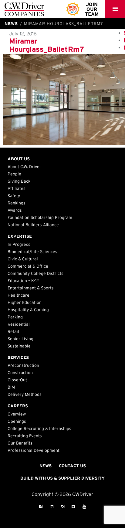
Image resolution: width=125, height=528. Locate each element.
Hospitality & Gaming (28, 309)
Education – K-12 (23, 280)
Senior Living (20, 338)
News (45, 465)
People (14, 173)
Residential (19, 324)
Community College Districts (35, 273)
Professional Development (33, 450)
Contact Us (72, 465)
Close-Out (17, 379)
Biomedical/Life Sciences (32, 251)
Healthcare (18, 295)
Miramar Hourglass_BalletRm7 (46, 45)
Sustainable (19, 346)
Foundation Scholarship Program (40, 217)
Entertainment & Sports (31, 287)
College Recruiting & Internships (39, 428)
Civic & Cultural (23, 258)
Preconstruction (23, 365)
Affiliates (16, 188)
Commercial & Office (28, 266)
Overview (17, 414)
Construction (20, 372)
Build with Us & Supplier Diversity (62, 478)
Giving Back (19, 181)
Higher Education (25, 302)
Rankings (16, 202)
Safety (14, 195)
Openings (17, 421)
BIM (11, 387)
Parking (15, 317)
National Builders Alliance (33, 224)
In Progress (19, 244)
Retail (13, 331)
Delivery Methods (25, 394)
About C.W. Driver (24, 166)
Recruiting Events (25, 435)
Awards (15, 210)
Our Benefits (20, 443)
